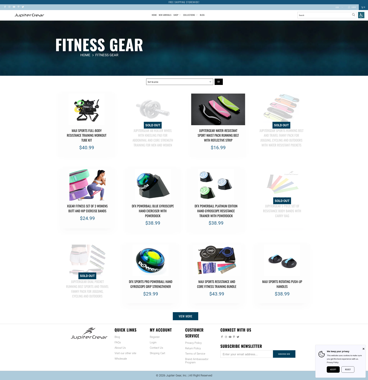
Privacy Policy (193, 343)
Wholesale (121, 358)
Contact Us (156, 347)
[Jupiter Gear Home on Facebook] (5, 7)
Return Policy (193, 348)
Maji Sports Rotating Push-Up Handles (282, 260)
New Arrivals (165, 14)
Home (154, 14)
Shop (176, 14)
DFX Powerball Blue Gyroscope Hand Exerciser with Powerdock (153, 185)
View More (185, 316)
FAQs (118, 342)
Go (218, 81)
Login (153, 342)
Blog (202, 14)
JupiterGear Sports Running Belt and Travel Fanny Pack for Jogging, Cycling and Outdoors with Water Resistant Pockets (281, 109)
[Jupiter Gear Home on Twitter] (23, 7)
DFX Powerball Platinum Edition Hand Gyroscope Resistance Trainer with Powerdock (216, 185)
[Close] (363, 349)
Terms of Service (195, 353)
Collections (189, 14)
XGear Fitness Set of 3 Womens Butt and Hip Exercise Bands (87, 185)
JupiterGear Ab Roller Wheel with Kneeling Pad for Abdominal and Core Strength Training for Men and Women (153, 109)
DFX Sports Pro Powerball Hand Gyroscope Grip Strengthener (150, 260)
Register (155, 337)
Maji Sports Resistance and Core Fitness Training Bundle (217, 260)
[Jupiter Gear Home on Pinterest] (18, 7)
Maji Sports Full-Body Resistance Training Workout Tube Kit (86, 109)
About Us (120, 347)
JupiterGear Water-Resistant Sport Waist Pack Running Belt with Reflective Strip (218, 109)
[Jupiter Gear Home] (29, 15)
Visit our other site (125, 353)
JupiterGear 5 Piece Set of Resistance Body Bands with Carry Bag (282, 185)
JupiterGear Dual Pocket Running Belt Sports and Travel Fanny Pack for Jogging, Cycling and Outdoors (87, 260)
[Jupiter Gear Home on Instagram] (9, 7)
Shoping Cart (157, 353)
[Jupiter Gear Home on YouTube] (14, 7)
